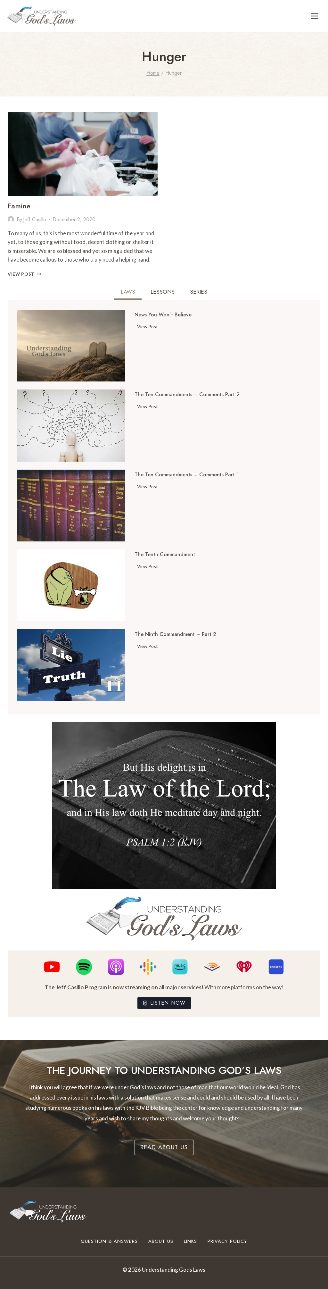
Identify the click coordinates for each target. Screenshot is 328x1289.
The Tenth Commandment (165, 554)
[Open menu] (314, 16)
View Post (24, 274)
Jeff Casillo (34, 219)
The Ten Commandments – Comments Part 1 (187, 474)
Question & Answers (109, 1241)
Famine (19, 206)
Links (190, 1241)
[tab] (128, 293)
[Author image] (11, 219)
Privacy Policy (227, 1241)
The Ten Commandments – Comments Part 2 (187, 394)
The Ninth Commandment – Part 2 (175, 634)
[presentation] (83, 154)
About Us (160, 1241)
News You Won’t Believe (163, 314)
